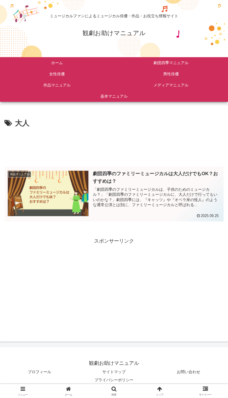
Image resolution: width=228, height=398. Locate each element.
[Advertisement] (114, 145)
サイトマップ (114, 372)
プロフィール (39, 372)
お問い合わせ (188, 372)
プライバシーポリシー (114, 380)
